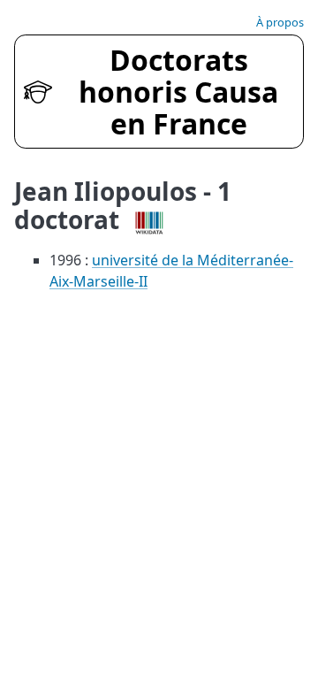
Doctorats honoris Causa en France (178, 91)
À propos (280, 22)
